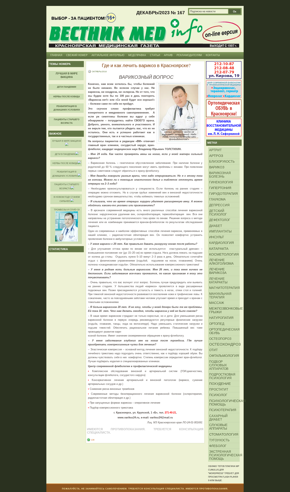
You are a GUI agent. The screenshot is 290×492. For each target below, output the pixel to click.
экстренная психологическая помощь (224, 455)
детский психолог (218, 212)
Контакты (213, 55)
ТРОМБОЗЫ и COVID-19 (67, 209)
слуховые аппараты (218, 426)
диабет (215, 226)
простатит (218, 389)
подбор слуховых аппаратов (218, 365)
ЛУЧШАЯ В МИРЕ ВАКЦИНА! (66, 141)
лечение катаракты (218, 280)
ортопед (216, 323)
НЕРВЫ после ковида (65, 163)
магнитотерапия (224, 288)
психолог (218, 395)
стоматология (223, 434)
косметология (224, 254)
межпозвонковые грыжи (224, 310)
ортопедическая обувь (224, 331)
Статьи (155, 55)
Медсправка (137, 55)
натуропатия (221, 318)
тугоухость (219, 440)
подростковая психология (222, 376)
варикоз (216, 167)
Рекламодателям (189, 55)
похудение (220, 384)
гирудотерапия (223, 194)
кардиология (221, 243)
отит (213, 350)
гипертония (220, 188)
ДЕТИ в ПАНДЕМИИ (65, 154)
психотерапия (222, 410)
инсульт (216, 237)
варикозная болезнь (220, 174)
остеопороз (220, 338)
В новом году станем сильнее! (67, 199)
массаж (216, 303)
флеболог (217, 446)
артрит (215, 150)
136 (92, 440)
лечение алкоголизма (221, 261)
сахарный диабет (218, 417)
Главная (56, 55)
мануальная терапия (220, 295)
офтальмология (224, 356)
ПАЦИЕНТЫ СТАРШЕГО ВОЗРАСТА (66, 186)
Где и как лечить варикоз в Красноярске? (146, 65)
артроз (216, 156)
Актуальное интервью (108, 55)
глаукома (217, 199)
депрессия (219, 205)
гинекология (221, 182)
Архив (168, 55)
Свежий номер (77, 55)
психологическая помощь (224, 402)
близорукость (222, 161)
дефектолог (219, 220)
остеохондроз (224, 344)
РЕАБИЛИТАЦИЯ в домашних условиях (65, 174)
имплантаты (220, 231)
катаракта (218, 249)
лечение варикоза (217, 271)
